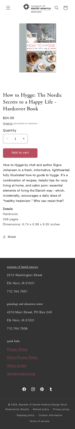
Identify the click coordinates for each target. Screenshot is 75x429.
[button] (8, 8)
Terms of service (39, 421)
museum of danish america (22, 267)
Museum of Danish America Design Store (43, 404)
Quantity (9, 130)
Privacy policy (61, 409)
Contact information (50, 415)
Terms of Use (16, 366)
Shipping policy (26, 415)
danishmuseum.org (21, 374)
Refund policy (41, 409)
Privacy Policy (17, 349)
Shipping (7, 123)
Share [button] (12, 236)
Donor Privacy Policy (22, 357)
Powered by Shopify (17, 409)
